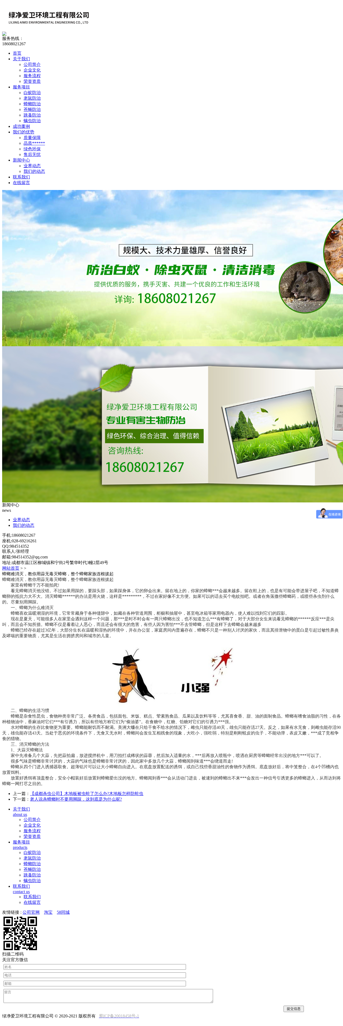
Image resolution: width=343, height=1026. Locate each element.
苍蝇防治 (32, 109)
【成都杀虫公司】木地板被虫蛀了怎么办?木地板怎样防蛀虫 (86, 793)
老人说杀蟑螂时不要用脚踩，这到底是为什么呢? (76, 799)
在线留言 (21, 182)
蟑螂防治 (32, 104)
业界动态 (32, 165)
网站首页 (10, 568)
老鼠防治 (32, 98)
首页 (17, 53)
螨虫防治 (32, 120)
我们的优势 (23, 132)
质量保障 (32, 137)
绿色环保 (32, 149)
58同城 (63, 912)
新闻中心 (21, 160)
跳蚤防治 (32, 115)
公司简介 (32, 64)
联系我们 (21, 177)
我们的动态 (34, 171)
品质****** (34, 143)
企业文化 (32, 70)
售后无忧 (32, 154)
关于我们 (21, 59)
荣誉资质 (32, 81)
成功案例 (21, 126)
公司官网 (31, 912)
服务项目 (21, 87)
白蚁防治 (32, 92)
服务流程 (32, 75)
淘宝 (48, 912)
